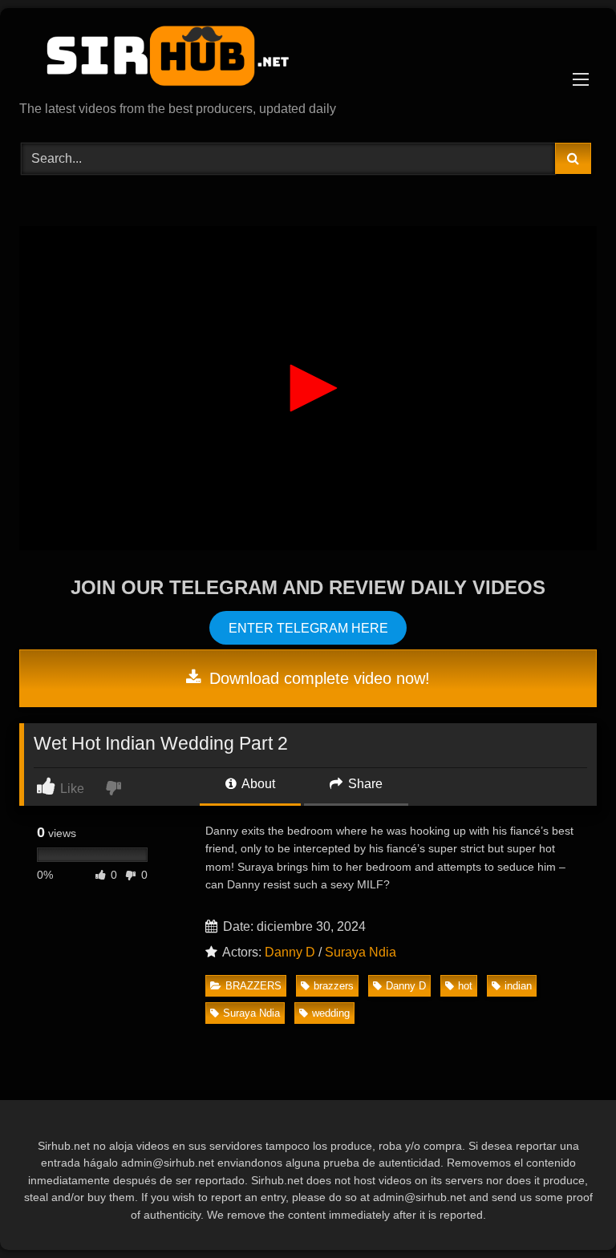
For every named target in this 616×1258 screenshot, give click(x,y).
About (257, 784)
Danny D (290, 952)
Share (364, 784)
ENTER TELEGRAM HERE (308, 627)
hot (465, 986)
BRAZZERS (253, 986)
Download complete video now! (317, 678)
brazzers (334, 986)
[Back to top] (566, 1210)
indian (518, 986)
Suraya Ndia (360, 952)
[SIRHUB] (308, 60)
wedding (331, 1013)
